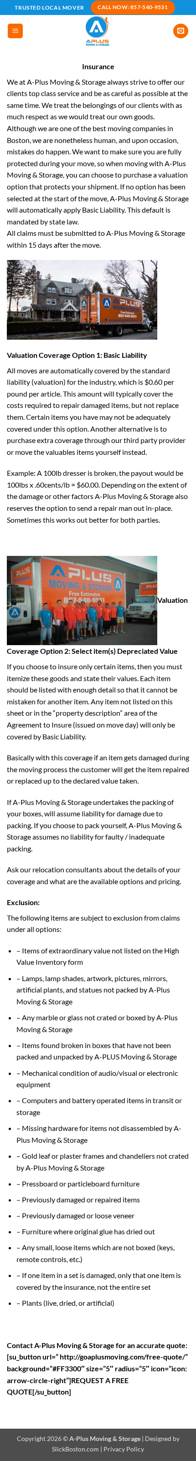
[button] (15, 31)
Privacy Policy (123, 1449)
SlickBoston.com (75, 1449)
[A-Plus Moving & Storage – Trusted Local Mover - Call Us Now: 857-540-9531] (98, 31)
